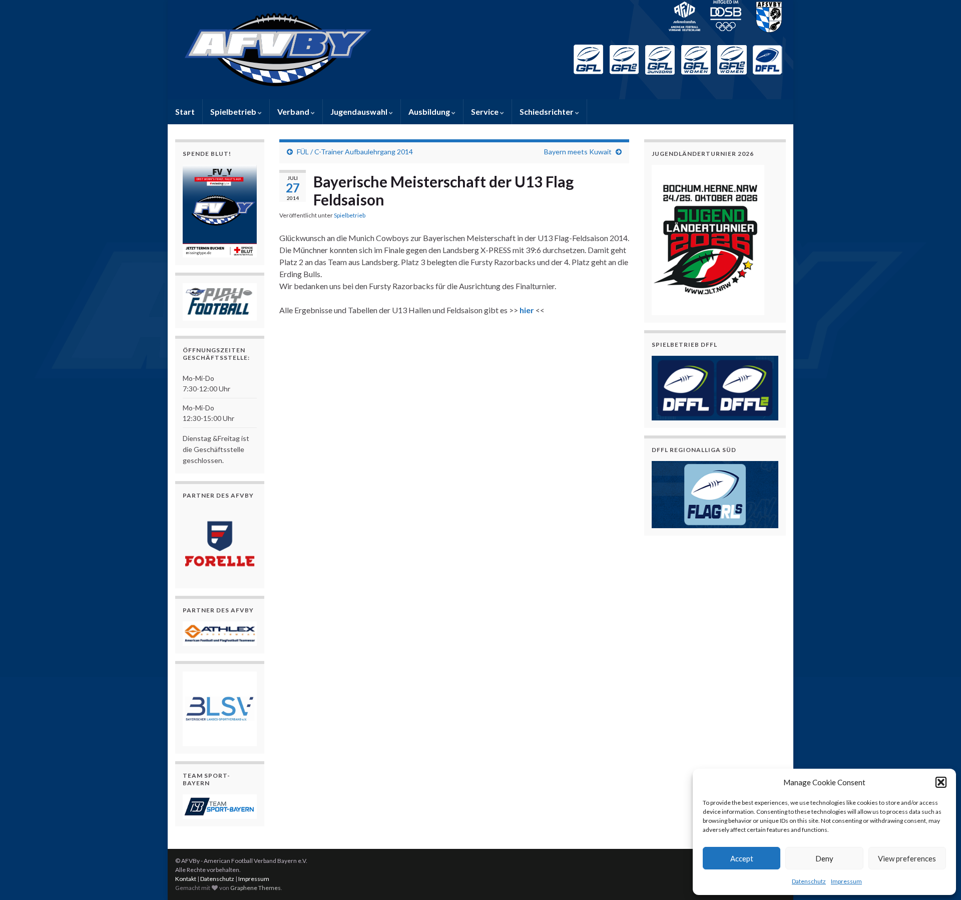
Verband (294, 111)
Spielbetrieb (234, 111)
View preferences (907, 858)
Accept (741, 858)
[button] (941, 782)
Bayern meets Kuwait (578, 151)
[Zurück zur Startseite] (480, 49)
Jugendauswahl (359, 111)
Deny (824, 858)
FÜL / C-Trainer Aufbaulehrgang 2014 (355, 151)
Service (485, 111)
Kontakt (185, 878)
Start (185, 111)
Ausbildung (429, 111)
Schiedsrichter (547, 111)
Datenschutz (809, 881)
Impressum (846, 881)
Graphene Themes (255, 887)
